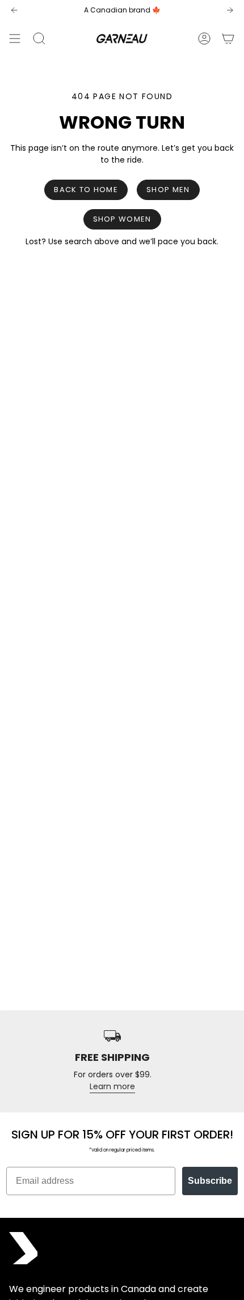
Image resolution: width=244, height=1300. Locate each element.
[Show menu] (14, 39)
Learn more (112, 1086)
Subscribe (210, 1181)
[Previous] (14, 10)
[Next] (230, 10)
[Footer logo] (23, 1248)
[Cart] (228, 39)
